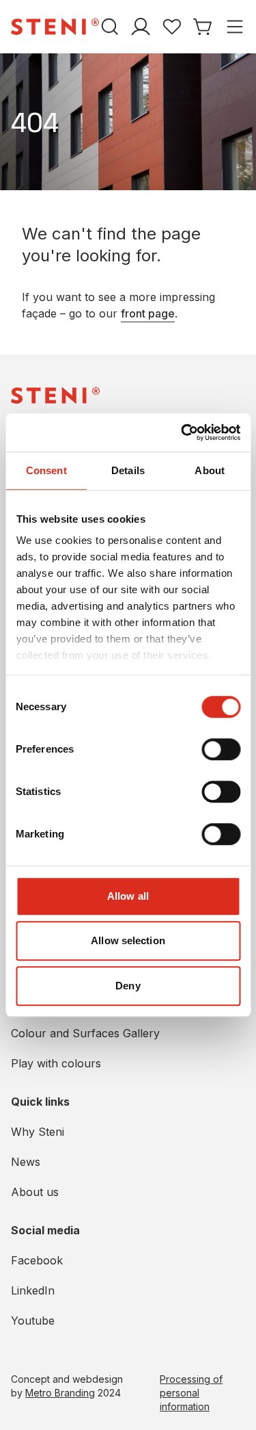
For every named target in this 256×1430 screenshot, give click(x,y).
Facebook (37, 1260)
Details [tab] (128, 470)
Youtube (33, 1320)
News (25, 1162)
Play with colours (56, 1063)
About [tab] (210, 470)
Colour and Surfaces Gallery (85, 1033)
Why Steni (37, 1132)
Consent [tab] (46, 470)
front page (148, 313)
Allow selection (128, 940)
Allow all (128, 896)
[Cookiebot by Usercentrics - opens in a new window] (182, 432)
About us (35, 1192)
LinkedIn (33, 1290)
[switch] (220, 749)
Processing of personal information (191, 1392)
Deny (127, 985)
